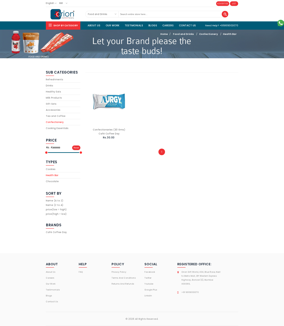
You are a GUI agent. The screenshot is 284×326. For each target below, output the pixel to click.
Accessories (53, 110)
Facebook (149, 272)
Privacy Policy (119, 272)
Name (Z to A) (54, 205)
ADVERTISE (222, 3)
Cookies (51, 169)
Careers (50, 277)
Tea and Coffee (55, 116)
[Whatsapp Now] (280, 23)
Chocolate (52, 181)
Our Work (50, 283)
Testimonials (53, 289)
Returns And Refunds (123, 283)
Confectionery (208, 34)
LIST (234, 3)
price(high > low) (56, 214)
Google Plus (150, 289)
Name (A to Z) (54, 200)
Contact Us (52, 301)
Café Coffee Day (56, 232)
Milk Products (54, 97)
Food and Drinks (183, 34)
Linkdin (148, 295)
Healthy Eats (53, 91)
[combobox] (52, 3)
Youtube (148, 283)
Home (164, 34)
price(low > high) (56, 209)
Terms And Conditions (124, 277)
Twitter (148, 277)
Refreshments (54, 79)
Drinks (49, 85)
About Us (50, 272)
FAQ (81, 272)
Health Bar (230, 34)
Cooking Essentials (57, 128)
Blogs (49, 295)
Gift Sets (51, 103)
